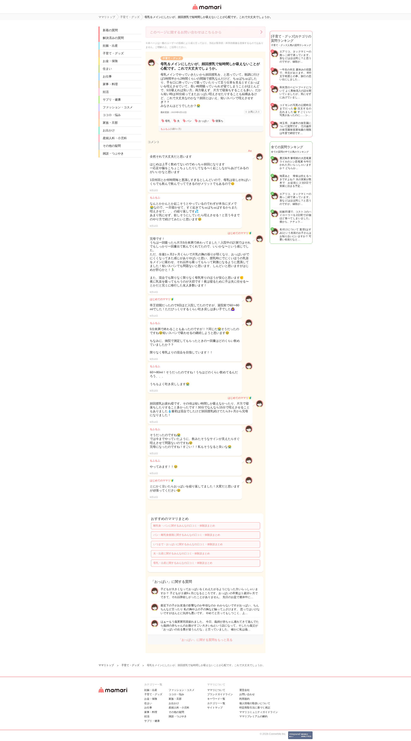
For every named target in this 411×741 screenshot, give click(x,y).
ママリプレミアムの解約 (253, 716)
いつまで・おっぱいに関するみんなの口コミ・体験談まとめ (188, 544)
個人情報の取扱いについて (254, 703)
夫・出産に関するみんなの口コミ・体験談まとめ (181, 553)
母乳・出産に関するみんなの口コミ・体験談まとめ (182, 562)
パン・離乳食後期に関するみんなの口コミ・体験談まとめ (186, 534)
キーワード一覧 (216, 698)
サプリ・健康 (112, 99)
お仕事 (107, 76)
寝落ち (219, 120)
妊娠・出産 (110, 45)
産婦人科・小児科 (115, 138)
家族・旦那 (110, 122)
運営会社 (244, 690)
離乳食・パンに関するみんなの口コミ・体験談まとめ (184, 525)
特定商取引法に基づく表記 (254, 707)
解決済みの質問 (113, 38)
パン (189, 120)
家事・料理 (110, 84)
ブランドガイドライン (220, 694)
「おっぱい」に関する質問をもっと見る (205, 639)
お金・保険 (110, 61)
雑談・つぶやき (113, 153)
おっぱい (203, 120)
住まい (107, 68)
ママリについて (216, 690)
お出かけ (109, 130)
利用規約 (244, 698)
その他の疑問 (112, 145)
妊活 (106, 92)
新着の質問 (110, 30)
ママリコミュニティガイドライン (258, 712)
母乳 (167, 120)
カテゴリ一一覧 (216, 703)
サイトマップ (215, 707)
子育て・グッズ (113, 53)
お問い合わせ (247, 694)
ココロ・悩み (112, 115)
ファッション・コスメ (118, 107)
